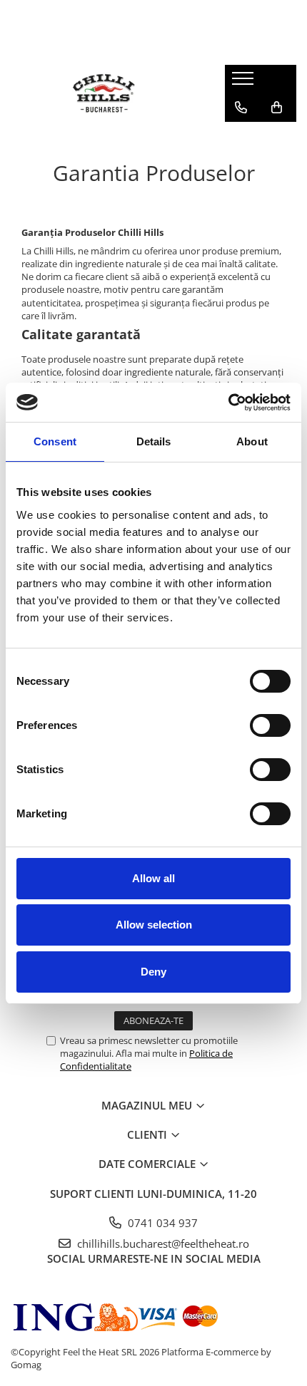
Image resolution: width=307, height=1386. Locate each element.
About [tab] (252, 441)
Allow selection (154, 925)
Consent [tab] (55, 441)
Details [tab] (153, 441)
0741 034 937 (161, 1223)
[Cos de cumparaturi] (276, 107)
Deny (153, 972)
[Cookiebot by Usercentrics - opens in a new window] (228, 402)
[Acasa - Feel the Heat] (107, 93)
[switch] (254, 725)
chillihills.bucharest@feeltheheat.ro (161, 1243)
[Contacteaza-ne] (241, 107)
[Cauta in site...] (241, 136)
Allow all (153, 878)
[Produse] (244, 82)
